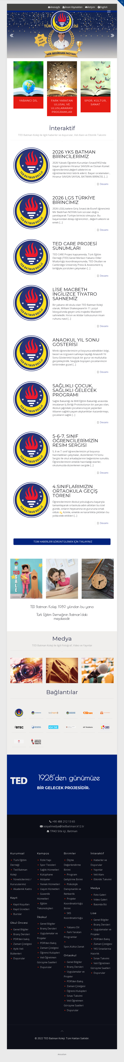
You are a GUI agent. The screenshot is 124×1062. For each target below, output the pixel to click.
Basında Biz (100, 904)
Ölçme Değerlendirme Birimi (72, 864)
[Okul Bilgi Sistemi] (105, 727)
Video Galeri (100, 899)
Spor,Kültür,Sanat (74, 946)
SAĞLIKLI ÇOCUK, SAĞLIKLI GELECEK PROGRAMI (74, 390)
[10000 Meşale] (36, 741)
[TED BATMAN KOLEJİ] (62, 22)
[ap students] (88, 727)
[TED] (19, 713)
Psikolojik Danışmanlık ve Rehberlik (72, 889)
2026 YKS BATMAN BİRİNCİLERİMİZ (74, 154)
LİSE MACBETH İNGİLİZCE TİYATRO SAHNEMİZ (74, 294)
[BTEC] (19, 727)
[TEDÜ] (36, 713)
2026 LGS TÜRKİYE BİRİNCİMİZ (73, 200)
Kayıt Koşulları (21, 904)
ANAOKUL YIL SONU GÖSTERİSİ (75, 342)
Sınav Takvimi (74, 995)
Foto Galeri (100, 894)
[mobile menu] (108, 11)
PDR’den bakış (21, 939)
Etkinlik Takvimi (102, 879)
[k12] (88, 713)
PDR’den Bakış (48, 943)
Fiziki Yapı (45, 860)
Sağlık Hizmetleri (49, 869)
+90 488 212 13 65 (63, 821)
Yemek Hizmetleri (50, 884)
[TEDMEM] (53, 713)
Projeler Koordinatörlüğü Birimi (73, 903)
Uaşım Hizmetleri (49, 889)
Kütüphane (46, 874)
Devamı (104, 184)
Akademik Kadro (22, 889)
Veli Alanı (99, 874)
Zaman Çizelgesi (22, 944)
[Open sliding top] (120, 3)
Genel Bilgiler (20, 929)
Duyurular (19, 958)
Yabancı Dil (73, 927)
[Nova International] (19, 741)
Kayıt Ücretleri (21, 909)
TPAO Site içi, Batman (63, 831)
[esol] (70, 727)
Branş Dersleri (21, 934)
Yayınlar (98, 869)
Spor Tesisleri (48, 865)
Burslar (17, 914)
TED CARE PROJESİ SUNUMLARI (74, 246)
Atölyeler (45, 879)
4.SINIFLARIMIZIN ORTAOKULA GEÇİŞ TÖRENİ (75, 491)
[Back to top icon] (62, 1031)
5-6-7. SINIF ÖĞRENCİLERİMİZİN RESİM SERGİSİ (75, 440)
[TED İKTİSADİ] (70, 713)
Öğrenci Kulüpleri (50, 952)
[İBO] (36, 727)
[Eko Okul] (105, 713)
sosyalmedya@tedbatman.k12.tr (63, 826)
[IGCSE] (53, 727)
